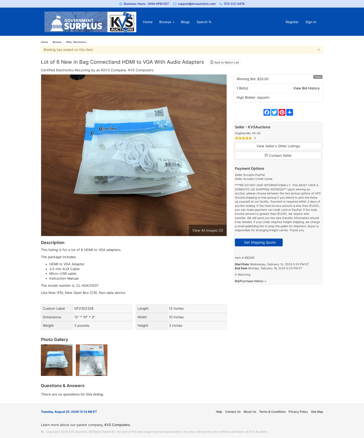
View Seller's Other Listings (278, 146)
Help (219, 411)
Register (292, 22)
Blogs (185, 22)
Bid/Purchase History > (250, 281)
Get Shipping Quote (259, 242)
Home (148, 22)
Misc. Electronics (76, 42)
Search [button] (203, 22)
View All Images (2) (207, 230)
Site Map (317, 411)
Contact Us (233, 411)
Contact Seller (280, 155)
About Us (250, 411)
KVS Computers (117, 425)
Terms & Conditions (272, 411)
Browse (165, 22)
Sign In (310, 22)
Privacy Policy (298, 411)
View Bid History (306, 88)
